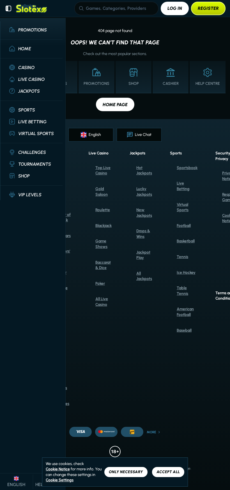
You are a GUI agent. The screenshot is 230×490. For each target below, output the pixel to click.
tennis (182, 256)
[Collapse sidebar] (8, 8)
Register (208, 8)
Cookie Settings (59, 480)
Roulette (102, 210)
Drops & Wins (143, 234)
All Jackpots (144, 276)
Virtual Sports (182, 207)
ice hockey (186, 272)
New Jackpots (144, 213)
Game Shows (101, 244)
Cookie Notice (58, 469)
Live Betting (183, 186)
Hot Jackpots (144, 170)
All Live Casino (101, 302)
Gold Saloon (101, 191)
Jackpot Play (143, 255)
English (95, 134)
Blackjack (103, 225)
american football (185, 312)
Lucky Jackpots (144, 191)
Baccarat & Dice (103, 265)
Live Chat (143, 134)
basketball (186, 241)
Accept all (168, 472)
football (184, 225)
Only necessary (126, 472)
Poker (100, 283)
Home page (115, 104)
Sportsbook (187, 167)
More (151, 432)
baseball (184, 330)
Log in (174, 8)
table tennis (182, 291)
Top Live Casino (103, 170)
